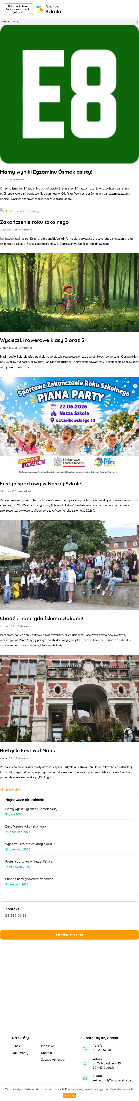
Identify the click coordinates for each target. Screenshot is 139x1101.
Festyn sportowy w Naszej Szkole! (41, 483)
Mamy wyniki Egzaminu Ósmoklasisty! (46, 172)
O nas (16, 1046)
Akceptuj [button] (69, 1095)
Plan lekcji (48, 1046)
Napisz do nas (69, 934)
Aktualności (20, 179)
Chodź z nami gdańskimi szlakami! (41, 618)
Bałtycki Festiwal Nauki (28, 750)
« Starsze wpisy (10, 789)
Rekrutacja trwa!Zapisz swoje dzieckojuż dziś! (18, 9)
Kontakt (46, 1053)
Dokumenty (20, 1053)
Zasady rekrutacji (53, 1060)
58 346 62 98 (16, 915)
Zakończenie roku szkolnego (34, 222)
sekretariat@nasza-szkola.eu (113, 1080)
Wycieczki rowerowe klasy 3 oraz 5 (42, 340)
